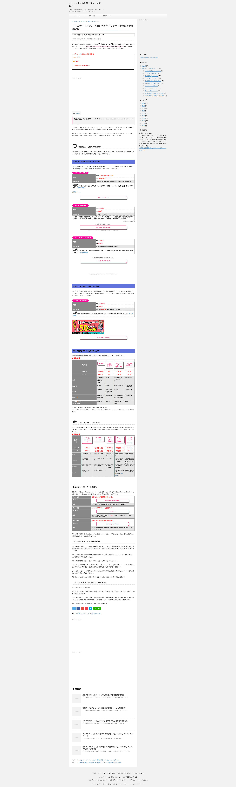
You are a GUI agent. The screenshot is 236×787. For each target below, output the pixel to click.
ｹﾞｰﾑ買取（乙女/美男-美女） (153, 81)
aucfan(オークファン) (112, 524)
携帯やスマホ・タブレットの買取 (154, 96)
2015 (143, 126)
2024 (143, 103)
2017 (143, 121)
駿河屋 (101, 363)
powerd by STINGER (138, 784)
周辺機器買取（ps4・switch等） (154, 93)
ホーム (78, 16)
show (77, 113)
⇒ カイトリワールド (103, 197)
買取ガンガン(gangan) (118, 365)
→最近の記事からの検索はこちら (149, 57)
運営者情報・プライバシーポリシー (134, 773)
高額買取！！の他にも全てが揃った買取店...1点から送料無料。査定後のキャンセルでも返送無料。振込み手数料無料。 (103, 186)
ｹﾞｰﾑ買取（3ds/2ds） (151, 73)
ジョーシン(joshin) (120, 439)
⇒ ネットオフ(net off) (103, 337)
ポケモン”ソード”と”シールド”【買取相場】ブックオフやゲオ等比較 (98, 760)
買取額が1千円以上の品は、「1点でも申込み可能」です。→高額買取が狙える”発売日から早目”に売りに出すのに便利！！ (103, 251)
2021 (143, 111)
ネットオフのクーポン (151, 88)
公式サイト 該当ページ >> (103, 227)
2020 (143, 113)
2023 (143, 106)
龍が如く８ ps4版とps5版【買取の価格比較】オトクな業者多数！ (104, 708)
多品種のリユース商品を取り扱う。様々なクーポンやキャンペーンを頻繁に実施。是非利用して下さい (103, 314)
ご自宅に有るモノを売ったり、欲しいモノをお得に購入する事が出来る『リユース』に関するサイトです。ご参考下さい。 (118, 780)
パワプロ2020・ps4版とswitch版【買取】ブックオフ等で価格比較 (105, 721)
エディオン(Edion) (110, 439)
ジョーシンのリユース (151, 86)
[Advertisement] (103, 92)
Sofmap (87, 439)
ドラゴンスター (129, 440)
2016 (143, 123)
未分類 (144, 66)
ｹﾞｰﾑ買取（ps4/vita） (81, 613)
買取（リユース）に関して (149, 68)
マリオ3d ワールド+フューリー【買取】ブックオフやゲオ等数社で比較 (99, 762)
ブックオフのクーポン (151, 91)
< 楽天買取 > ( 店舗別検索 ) (112, 500)
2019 (143, 116)
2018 (143, 118)
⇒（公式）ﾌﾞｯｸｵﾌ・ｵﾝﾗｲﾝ (103, 261)
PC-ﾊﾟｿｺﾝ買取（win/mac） (153, 71)
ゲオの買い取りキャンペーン (153, 83)
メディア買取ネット (109, 365)
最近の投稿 (92, 16)
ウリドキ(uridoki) (129, 364)
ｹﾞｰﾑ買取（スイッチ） (94, 613)
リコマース (113, 511)
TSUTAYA (99, 439)
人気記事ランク (107, 16)
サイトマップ (96, 773)
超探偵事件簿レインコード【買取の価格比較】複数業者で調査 (103, 695)
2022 (143, 108)
